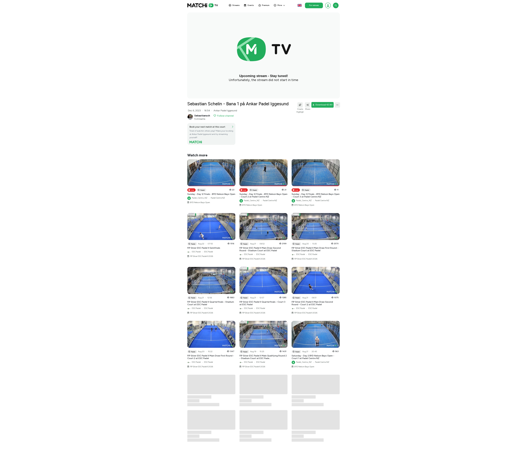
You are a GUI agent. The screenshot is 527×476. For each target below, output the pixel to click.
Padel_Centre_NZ (199, 198)
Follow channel (225, 115)
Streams (236, 5)
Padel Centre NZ (218, 198)
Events (251, 5)
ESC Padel (196, 252)
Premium (265, 5)
